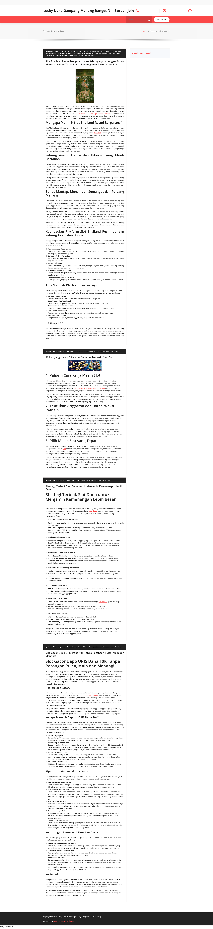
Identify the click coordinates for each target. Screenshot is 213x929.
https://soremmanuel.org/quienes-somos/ (93, 113)
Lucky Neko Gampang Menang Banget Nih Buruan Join (88, 11)
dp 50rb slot (80, 351)
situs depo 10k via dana (89, 695)
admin (49, 351)
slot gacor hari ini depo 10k (77, 55)
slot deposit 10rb (112, 351)
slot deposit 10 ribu (52, 53)
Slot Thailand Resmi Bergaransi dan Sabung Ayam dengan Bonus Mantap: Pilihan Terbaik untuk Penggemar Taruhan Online (85, 63)
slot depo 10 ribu (82, 480)
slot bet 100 (69, 51)
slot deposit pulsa (92, 53)
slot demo (84, 51)
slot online (99, 51)
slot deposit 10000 (65, 53)
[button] (149, 19)
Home (144, 31)
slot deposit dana (79, 53)
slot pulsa (91, 55)
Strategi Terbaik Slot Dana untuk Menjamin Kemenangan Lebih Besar (84, 487)
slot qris (107, 480)
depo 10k (97, 133)
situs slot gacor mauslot (141, 53)
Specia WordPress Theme (63, 921)
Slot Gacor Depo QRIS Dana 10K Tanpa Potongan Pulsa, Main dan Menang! (85, 654)
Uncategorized (60, 351)
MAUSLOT (103, 602)
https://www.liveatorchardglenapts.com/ (89, 388)
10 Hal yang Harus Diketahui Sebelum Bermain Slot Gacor (81, 357)
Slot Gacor (92, 51)
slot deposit (93, 480)
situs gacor (60, 51)
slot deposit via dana (60, 55)
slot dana (118, 51)
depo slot (110, 51)
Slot (64, 449)
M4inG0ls (50, 51)
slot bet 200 (77, 51)
